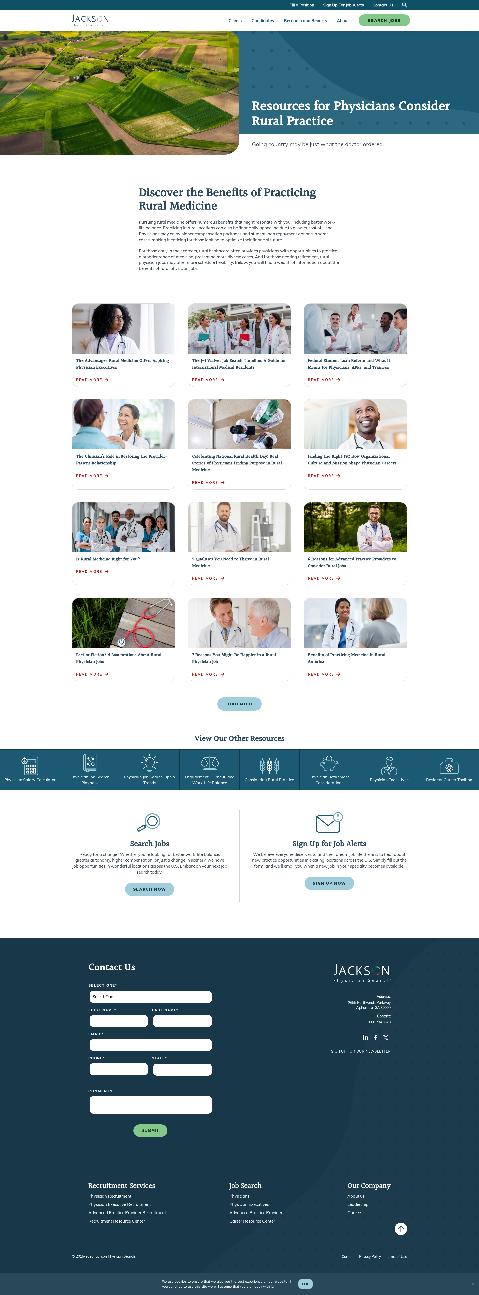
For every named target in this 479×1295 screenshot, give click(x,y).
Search (404, 4)
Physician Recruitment (109, 1196)
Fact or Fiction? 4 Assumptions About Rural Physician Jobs (118, 658)
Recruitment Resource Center (116, 1221)
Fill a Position (302, 4)
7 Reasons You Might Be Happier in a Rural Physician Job (234, 658)
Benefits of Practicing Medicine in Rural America (346, 658)
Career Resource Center (252, 1221)
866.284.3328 (380, 1022)
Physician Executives (249, 1204)
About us (356, 1196)
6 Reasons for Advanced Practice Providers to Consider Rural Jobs (352, 563)
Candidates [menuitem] (263, 20)
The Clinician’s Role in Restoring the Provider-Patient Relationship (122, 460)
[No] (472, 1283)
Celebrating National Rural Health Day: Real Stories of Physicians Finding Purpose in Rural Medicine (237, 463)
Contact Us (383, 4)
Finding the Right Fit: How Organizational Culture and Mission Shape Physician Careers (352, 460)
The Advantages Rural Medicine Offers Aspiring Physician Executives (122, 364)
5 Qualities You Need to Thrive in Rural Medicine (230, 563)
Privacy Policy (370, 1256)
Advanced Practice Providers (256, 1212)
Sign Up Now (329, 883)
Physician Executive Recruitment (119, 1204)
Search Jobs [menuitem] (384, 20)
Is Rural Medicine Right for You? (108, 559)
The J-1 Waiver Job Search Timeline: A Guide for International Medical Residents (239, 364)
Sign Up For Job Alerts (343, 4)
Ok (305, 1283)
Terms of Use (396, 1256)
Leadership (357, 1204)
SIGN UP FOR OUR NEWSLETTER (361, 1051)
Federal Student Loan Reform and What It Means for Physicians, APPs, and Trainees (349, 364)
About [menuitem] (343, 20)
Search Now (149, 889)
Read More (89, 380)
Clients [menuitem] (235, 20)
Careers (354, 1212)
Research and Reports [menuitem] (305, 20)
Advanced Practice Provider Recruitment (127, 1212)
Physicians (239, 1196)
